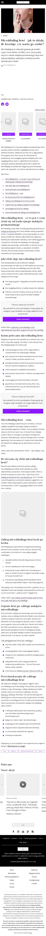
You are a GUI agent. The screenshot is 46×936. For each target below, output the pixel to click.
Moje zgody (23, 842)
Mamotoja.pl (12, 873)
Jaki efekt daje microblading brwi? (17, 186)
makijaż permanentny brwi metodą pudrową (16, 477)
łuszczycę (4, 695)
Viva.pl (12, 883)
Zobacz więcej (40, 110)
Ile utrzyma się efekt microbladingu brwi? (20, 197)
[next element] (44, 128)
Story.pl (12, 887)
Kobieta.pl (34, 870)
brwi (4, 751)
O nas (20, 838)
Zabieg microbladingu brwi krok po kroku (20, 201)
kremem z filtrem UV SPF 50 (32, 671)
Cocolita (34, 883)
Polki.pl (12, 880)
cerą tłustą (23, 485)
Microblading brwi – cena (14, 193)
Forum (41, 838)
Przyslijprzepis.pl (34, 880)
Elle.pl (12, 870)
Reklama (14, 838)
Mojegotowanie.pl (34, 873)
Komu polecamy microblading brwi (17, 189)
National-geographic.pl (12, 877)
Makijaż (5, 35)
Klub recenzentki (11, 798)
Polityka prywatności (30, 838)
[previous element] (2, 128)
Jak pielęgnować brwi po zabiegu (16, 208)
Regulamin (6, 838)
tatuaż (40, 751)
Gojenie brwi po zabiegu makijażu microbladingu (22, 205)
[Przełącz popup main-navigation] (2, 2)
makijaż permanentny (8, 231)
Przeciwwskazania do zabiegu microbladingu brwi (22, 212)
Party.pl (34, 877)
